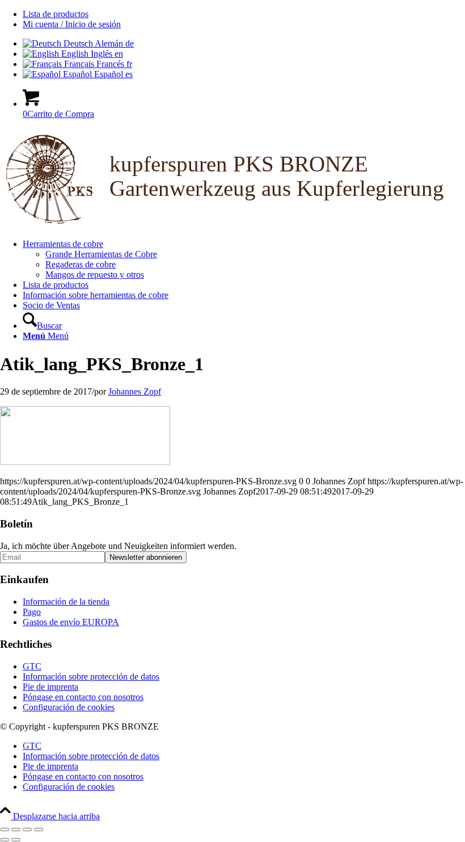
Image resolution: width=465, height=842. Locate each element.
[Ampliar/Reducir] (4, 829)
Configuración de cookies (69, 707)
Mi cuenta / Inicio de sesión (72, 24)
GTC (32, 666)
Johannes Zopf (134, 391)
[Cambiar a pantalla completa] (15, 829)
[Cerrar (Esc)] (38, 829)
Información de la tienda (66, 601)
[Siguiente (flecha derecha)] (15, 839)
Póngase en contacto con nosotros (83, 697)
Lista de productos (55, 14)
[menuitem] (244, 14)
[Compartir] (27, 829)
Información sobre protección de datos (91, 676)
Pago (32, 612)
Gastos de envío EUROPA (71, 622)
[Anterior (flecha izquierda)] (4, 839)
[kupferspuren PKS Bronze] (232, 224)
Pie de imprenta (50, 687)
